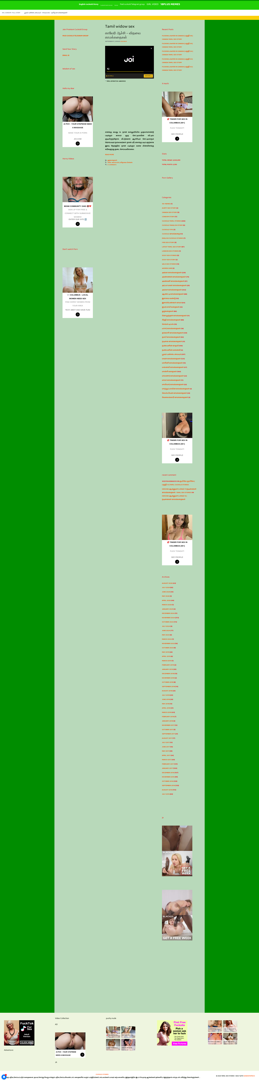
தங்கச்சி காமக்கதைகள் (172, 333)
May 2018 (165, 703)
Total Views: (167, 160)
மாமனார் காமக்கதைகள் (173, 376)
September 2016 (168, 785)
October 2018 (167, 682)
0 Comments (111, 165)
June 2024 (166, 630)
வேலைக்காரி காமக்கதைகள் (175, 397)
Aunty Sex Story (169, 208)
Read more (109, 154)
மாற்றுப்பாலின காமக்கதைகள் (175, 388)
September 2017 (168, 734)
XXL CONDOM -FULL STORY (11, 13)
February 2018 (168, 716)
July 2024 (166, 626)
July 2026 (166, 587)
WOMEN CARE (167, 268)
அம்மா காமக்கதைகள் (172, 290)
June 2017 (166, 746)
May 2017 (165, 751)
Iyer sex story (168, 242)
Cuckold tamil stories (106, 5)
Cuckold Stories (102, 1074)
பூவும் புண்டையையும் (171, 354)
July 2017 (166, 742)
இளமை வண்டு (169, 298)
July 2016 (166, 794)
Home (116, 5)
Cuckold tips (167, 229)
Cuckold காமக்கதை (171, 234)
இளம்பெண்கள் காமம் (172, 302)
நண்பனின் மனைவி (171, 350)
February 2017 (168, 764)
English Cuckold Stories (172, 238)
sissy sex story (168, 259)
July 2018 (166, 695)
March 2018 (166, 712)
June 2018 (166, 699)
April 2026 (166, 600)
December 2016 (168, 772)
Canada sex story (169, 212)
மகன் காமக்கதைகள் (171, 358)
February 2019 (168, 665)
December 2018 (168, 673)
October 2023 (167, 647)
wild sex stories (169, 264)
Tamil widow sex (113, 162)
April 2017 (166, 755)
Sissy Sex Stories (169, 255)
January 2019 (167, 669)
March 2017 (166, 759)
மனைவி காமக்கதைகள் (173, 367)
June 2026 (166, 592)
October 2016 (167, 781)
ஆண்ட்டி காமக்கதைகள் (173, 294)
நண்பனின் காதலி (170, 345)
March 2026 (167, 604)
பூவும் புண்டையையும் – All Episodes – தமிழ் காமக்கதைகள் (45, 13)
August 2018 (167, 690)
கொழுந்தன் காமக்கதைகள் (174, 315)
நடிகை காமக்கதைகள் (172, 341)
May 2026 (165, 596)
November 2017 (168, 725)
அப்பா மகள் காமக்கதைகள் (174, 285)
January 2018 (167, 721)
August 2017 (167, 738)
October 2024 (168, 622)
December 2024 (168, 613)
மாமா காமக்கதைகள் (171, 380)
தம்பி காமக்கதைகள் (171, 337)
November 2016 (168, 777)
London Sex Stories (170, 251)
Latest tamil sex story (171, 246)
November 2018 (168, 678)
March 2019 (166, 660)
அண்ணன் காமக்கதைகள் (174, 277)
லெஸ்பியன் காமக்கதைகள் (174, 393)
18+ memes (166, 203)
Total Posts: (167, 164)
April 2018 (166, 708)
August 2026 (167, 583)
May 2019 (165, 652)
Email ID (66, 55)
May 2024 (166, 635)
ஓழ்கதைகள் (112, 160)
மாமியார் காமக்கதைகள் (173, 384)
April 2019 (166, 656)
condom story (168, 216)
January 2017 (167, 768)
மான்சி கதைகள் (169, 371)
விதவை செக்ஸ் (126, 162)
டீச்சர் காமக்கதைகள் (171, 328)
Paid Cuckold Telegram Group (75, 35)
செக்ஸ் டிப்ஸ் (168, 324)
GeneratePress (249, 1076)
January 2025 (167, 609)
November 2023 (168, 643)
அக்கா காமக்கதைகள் (172, 272)
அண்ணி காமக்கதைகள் (173, 281)
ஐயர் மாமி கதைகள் (170, 307)
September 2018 (168, 686)
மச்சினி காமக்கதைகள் (172, 363)
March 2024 (167, 639)
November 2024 (168, 617)
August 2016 (167, 790)
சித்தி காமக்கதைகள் (171, 320)
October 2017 (167, 729)
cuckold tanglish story (172, 225)
